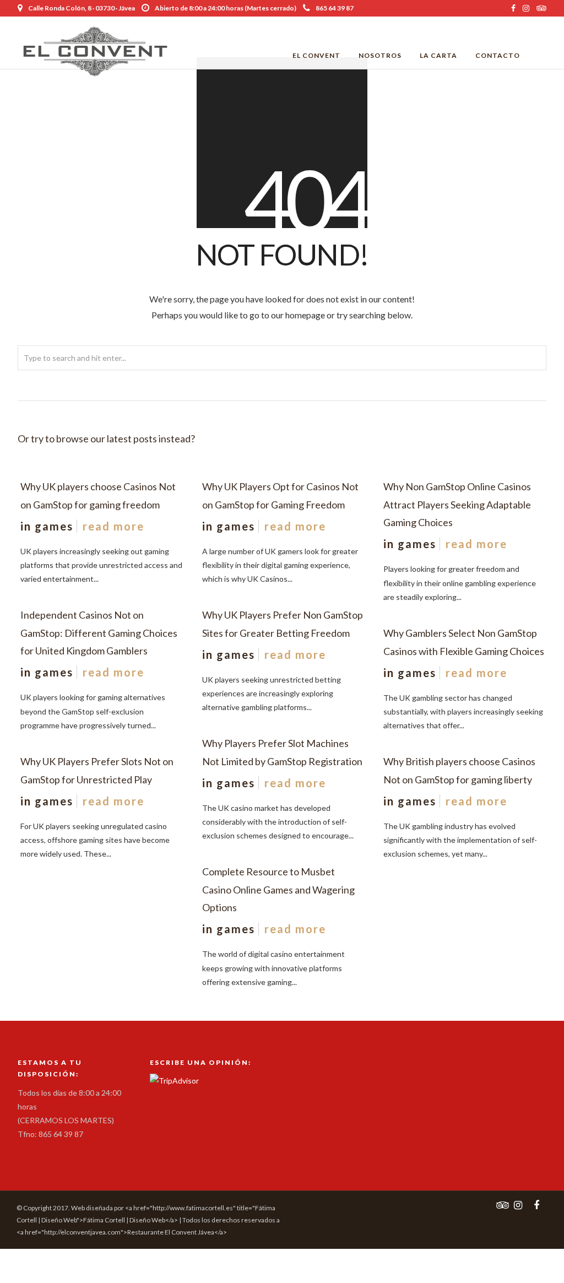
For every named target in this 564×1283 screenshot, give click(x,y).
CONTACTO (497, 55)
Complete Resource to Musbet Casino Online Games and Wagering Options (278, 889)
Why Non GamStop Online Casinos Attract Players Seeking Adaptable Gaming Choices (457, 504)
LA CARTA (438, 55)
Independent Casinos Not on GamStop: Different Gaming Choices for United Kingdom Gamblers (98, 633)
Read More (113, 526)
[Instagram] (526, 8)
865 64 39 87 (335, 8)
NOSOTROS (380, 55)
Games (54, 526)
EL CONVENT (316, 55)
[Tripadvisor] (541, 8)
